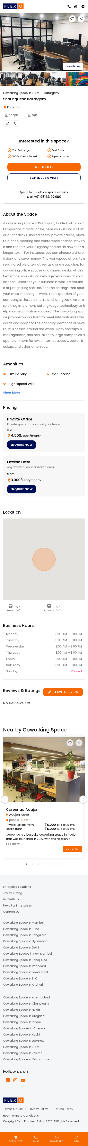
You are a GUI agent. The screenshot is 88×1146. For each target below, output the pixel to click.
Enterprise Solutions (17, 887)
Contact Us (11, 912)
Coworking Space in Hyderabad (25, 941)
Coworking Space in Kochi (21, 1034)
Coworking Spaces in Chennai (24, 1028)
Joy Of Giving (12, 893)
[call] (69, 6)
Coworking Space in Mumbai (23, 923)
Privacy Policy (38, 1109)
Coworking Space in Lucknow (23, 1041)
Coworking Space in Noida (21, 1010)
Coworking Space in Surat (21, 1047)
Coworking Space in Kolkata (22, 1053)
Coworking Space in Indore (22, 1022)
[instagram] (15, 1080)
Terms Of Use (13, 1109)
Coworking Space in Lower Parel (25, 972)
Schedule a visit (44, 178)
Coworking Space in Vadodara (24, 966)
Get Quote (44, 167)
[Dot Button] (26, 864)
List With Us (11, 899)
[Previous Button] (9, 770)
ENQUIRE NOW (21, 445)
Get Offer (72, 848)
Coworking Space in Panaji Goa (25, 960)
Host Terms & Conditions (21, 1116)
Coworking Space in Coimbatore (26, 1059)
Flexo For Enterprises (17, 905)
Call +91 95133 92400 (44, 196)
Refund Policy (63, 1109)
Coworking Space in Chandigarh (26, 1004)
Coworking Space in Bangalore (24, 935)
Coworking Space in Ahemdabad (26, 997)
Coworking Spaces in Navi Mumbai (27, 954)
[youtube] (22, 1080)
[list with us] (75, 6)
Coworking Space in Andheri (23, 985)
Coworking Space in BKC (20, 978)
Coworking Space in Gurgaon (23, 1016)
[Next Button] (79, 770)
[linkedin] (8, 1080)
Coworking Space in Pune (21, 929)
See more (13, 843)
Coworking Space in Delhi (21, 947)
